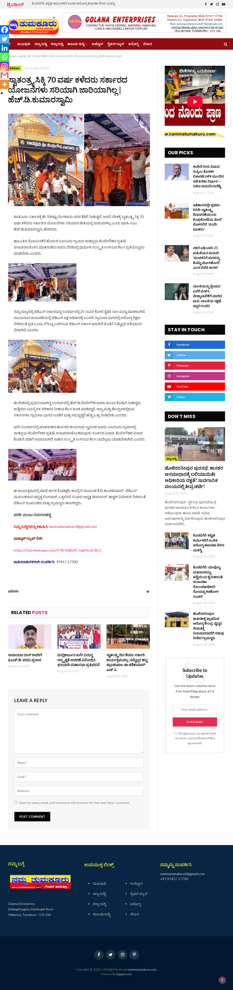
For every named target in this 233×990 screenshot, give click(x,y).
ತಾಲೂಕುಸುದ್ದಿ (101, 914)
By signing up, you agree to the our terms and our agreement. (195, 738)
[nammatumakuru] (33, 23)
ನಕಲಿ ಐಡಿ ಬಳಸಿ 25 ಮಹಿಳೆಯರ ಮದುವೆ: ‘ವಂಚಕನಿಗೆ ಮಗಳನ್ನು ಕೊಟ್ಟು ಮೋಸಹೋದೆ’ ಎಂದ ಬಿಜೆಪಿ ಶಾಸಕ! (206, 257)
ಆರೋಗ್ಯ (133, 44)
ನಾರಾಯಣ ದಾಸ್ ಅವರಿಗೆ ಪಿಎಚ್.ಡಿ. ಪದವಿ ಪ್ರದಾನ (25, 657)
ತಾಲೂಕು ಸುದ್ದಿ (75, 44)
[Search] (225, 44)
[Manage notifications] (222, 980)
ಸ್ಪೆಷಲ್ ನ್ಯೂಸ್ (115, 44)
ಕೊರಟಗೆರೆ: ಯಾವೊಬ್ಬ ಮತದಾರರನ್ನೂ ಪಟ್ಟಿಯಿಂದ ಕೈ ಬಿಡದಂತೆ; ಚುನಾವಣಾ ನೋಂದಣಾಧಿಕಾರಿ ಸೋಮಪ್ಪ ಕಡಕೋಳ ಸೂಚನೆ (208, 581)
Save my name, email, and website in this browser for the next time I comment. (74, 803)
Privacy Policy (206, 738)
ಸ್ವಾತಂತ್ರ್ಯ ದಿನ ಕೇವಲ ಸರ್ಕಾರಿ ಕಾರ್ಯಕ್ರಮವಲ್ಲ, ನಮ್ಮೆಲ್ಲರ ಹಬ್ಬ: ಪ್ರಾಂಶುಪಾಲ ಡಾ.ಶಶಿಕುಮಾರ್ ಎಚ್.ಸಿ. (127, 662)
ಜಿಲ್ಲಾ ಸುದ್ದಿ (57, 44)
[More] (4, 84)
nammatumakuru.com (142, 969)
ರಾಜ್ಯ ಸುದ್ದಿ (41, 44)
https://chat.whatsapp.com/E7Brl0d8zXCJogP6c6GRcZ (57, 550)
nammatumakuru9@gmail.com (73, 526)
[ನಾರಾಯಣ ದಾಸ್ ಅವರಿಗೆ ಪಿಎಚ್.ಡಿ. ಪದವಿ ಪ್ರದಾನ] (29, 636)
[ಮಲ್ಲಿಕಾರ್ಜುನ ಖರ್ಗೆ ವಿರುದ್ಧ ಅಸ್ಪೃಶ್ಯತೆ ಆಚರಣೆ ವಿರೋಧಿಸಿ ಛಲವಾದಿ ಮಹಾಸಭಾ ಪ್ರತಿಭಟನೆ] (79, 636)
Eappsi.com (124, 974)
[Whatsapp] (4, 57)
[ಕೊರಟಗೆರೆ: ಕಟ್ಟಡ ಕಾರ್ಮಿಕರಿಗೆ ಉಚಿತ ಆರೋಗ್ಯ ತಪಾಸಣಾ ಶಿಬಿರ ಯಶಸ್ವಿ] (177, 540)
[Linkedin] (4, 48)
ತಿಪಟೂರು (15, 68)
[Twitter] (4, 38)
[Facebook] (4, 29)
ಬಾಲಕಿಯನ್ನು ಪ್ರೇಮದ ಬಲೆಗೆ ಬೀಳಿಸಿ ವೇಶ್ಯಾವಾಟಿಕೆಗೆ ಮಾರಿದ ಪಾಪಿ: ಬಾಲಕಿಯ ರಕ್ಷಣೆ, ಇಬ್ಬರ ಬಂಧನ (207, 296)
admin (13, 591)
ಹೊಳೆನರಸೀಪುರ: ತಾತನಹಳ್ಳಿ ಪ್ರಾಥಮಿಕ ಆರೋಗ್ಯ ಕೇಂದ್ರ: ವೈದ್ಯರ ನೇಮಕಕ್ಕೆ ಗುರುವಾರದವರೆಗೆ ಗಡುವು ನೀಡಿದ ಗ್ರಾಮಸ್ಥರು (208, 625)
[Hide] (2, 93)
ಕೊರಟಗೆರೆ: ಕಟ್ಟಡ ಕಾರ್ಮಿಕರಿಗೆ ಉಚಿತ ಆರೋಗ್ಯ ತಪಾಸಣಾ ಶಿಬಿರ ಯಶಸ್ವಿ (73, 3)
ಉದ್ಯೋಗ (97, 44)
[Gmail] (4, 75)
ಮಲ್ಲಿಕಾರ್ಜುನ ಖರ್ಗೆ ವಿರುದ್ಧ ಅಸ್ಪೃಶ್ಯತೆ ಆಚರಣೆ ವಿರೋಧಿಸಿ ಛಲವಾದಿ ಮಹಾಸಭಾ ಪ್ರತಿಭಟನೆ (78, 660)
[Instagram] (4, 66)
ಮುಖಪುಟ (23, 44)
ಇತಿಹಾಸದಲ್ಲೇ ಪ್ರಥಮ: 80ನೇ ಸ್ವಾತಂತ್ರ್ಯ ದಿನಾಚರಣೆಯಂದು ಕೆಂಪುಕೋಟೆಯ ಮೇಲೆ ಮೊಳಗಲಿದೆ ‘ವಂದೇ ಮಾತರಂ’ (207, 217)
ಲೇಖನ (147, 44)
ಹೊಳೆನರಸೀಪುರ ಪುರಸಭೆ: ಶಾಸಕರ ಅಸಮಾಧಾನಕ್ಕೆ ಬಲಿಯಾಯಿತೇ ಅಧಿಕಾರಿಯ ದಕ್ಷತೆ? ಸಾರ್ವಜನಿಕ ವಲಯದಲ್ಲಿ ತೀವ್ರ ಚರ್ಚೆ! (194, 477)
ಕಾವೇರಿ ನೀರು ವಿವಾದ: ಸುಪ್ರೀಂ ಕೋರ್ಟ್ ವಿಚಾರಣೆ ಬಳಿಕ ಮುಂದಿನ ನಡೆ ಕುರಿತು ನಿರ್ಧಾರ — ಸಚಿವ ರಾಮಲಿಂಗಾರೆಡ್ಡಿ (208, 176)
